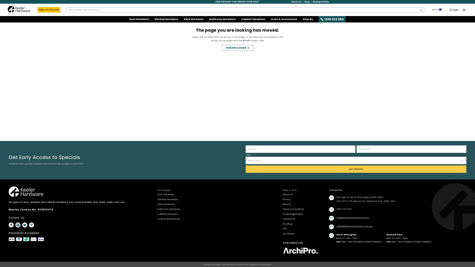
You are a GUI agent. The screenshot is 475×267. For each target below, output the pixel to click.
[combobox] (352, 160)
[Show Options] (461, 160)
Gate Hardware (194, 19)
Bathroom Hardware (222, 19)
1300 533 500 (334, 19)
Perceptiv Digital (264, 264)
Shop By (308, 19)
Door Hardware (139, 19)
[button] (465, 10)
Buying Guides (321, 1)
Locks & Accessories (284, 19)
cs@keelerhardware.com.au (352, 217)
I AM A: (249, 155)
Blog (307, 1)
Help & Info (290, 190)
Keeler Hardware (236, 264)
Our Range (164, 190)
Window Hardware (166, 19)
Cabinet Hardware (253, 19)
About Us (296, 1)
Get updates (356, 169)
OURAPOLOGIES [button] (236, 48)
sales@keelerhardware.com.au (354, 226)
